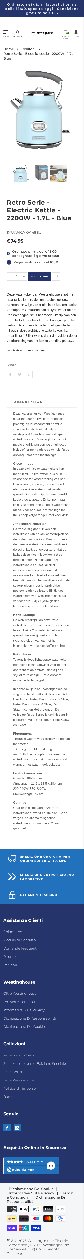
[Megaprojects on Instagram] (17, 1127)
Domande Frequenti (20, 948)
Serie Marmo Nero (18, 1055)
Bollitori (28, 49)
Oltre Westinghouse (20, 993)
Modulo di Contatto (19, 940)
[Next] (67, 115)
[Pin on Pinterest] (29, 374)
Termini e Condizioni (20, 1002)
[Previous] (13, 115)
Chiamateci (13, 932)
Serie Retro (12, 1072)
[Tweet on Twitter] (19, 374)
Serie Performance (18, 1080)
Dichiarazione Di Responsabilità (29, 1018)
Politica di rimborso (19, 1088)
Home (8, 49)
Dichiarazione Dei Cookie (24, 1026)
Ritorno (9, 956)
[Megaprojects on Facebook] (7, 1127)
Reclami (10, 965)
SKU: (11, 232)
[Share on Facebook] (10, 374)
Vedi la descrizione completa (26, 350)
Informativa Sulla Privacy (24, 1010)
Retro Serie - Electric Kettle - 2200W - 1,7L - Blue (39, 55)
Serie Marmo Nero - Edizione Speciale (34, 1063)
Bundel (9, 1097)
